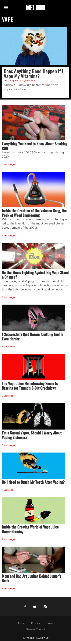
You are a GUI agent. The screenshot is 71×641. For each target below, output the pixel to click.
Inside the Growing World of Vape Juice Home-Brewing (30, 529)
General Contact (35, 629)
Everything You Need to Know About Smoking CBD (34, 146)
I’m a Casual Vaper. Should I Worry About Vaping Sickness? (32, 435)
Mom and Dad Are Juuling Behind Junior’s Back (31, 578)
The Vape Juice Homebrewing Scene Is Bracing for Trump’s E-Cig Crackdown (30, 386)
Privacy (35, 623)
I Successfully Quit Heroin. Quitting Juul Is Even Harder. (32, 336)
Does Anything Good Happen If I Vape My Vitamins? (33, 73)
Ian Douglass (11, 80)
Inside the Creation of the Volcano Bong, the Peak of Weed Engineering (34, 213)
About (21, 623)
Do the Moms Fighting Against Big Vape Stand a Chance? (35, 275)
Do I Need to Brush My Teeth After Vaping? (33, 482)
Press (50, 623)
